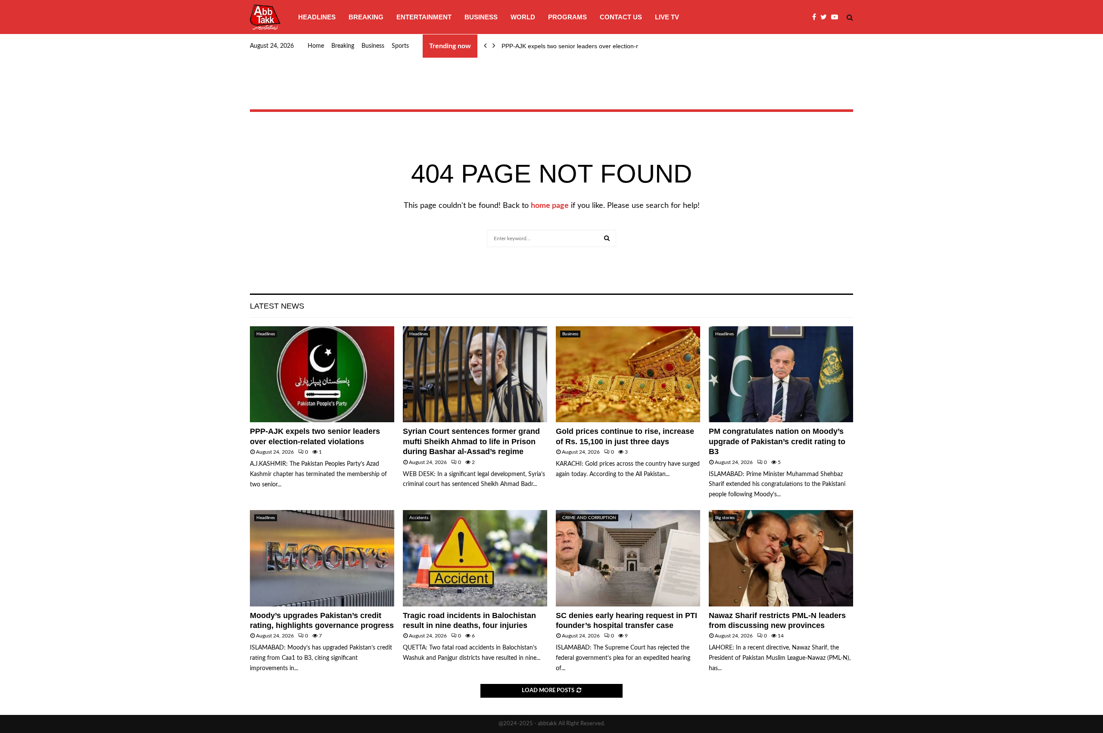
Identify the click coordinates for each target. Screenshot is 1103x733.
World (523, 17)
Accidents (418, 518)
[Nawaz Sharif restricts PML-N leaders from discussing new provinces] (781, 558)
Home (316, 46)
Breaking (366, 17)
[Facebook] (816, 17)
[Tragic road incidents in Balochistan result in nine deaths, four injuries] (475, 558)
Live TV (667, 17)
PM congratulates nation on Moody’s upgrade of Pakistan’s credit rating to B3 (777, 441)
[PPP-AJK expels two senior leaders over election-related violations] (322, 374)
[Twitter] (825, 17)
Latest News (277, 306)
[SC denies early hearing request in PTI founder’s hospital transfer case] (628, 558)
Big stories (725, 518)
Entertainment (424, 17)
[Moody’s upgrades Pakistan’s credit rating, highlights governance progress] (322, 558)
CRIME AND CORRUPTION (589, 518)
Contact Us (621, 17)
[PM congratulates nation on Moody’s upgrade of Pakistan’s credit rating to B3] (781, 374)
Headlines (317, 17)
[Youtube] (836, 17)
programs (567, 17)
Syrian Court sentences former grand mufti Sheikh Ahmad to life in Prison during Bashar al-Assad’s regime (471, 441)
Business (481, 17)
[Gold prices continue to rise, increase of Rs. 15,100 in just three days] (628, 374)
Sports (400, 46)
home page (550, 206)
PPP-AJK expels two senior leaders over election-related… (581, 46)
